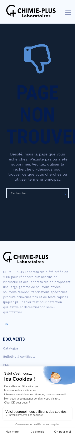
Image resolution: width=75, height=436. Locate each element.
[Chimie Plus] (31, 11)
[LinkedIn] (6, 324)
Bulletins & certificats (19, 356)
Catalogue (11, 348)
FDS (6, 365)
